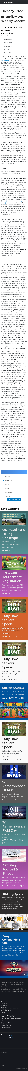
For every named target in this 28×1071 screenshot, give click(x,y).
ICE (2, 1020)
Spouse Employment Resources (11, 1018)
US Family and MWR (7, 1017)
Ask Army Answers (14, 499)
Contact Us (4, 1002)
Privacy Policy (4, 1052)
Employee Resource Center (10, 1008)
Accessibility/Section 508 (7, 1059)
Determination (9, 492)
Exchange (4, 1024)
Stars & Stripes (5, 1022)
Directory (4, 1007)
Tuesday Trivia (8, 480)
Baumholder (8, 2)
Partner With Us (6, 1025)
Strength (7, 496)
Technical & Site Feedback (8, 1062)
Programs (4, 1005)
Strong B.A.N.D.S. (10, 472)
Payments (4, 1003)
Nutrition (7, 476)
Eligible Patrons (6, 1027)
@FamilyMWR (6, 60)
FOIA (2, 1065)
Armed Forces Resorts (8, 1015)
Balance (7, 484)
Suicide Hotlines (6, 1010)
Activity (7, 488)
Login (3, 1012)
